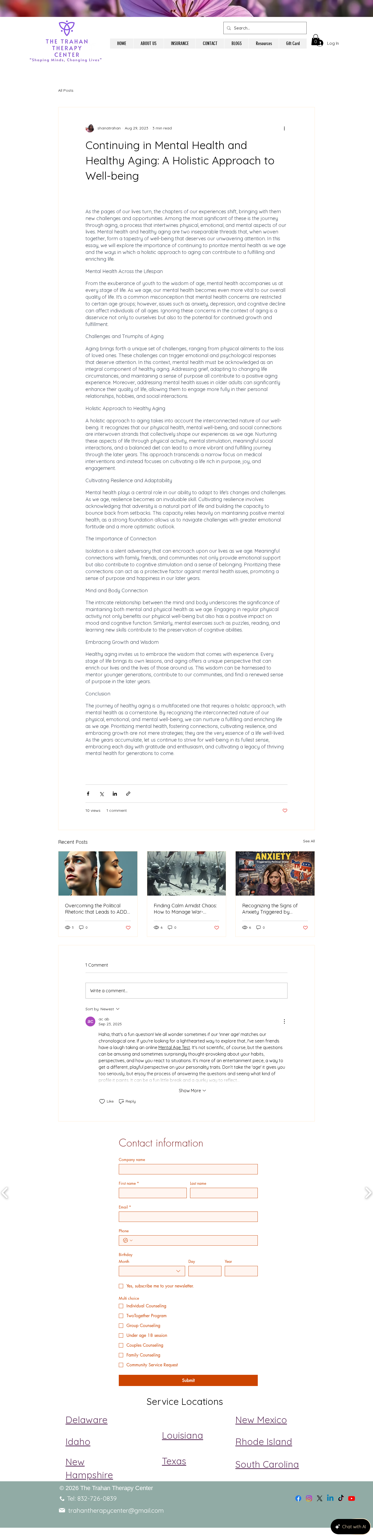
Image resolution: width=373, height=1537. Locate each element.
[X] (320, 1498)
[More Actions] (284, 1021)
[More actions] (284, 128)
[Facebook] (298, 1498)
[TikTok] (341, 1498)
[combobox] (152, 1271)
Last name (198, 1183)
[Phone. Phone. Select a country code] (127, 1240)
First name (129, 1183)
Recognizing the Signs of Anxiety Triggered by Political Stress (270, 908)
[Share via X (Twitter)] (101, 793)
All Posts (65, 90)
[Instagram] (309, 1498)
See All (309, 841)
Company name (132, 1159)
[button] (315, 39)
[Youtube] (352, 1498)
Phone (124, 1230)
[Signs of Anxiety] (275, 873)
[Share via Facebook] (88, 793)
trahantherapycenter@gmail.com (116, 1510)
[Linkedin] (330, 1498)
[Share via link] (128, 793)
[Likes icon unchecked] (102, 1101)
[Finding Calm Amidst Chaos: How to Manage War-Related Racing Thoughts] (186, 873)
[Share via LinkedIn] (114, 793)
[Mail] (62, 1510)
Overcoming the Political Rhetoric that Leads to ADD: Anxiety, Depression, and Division (96, 908)
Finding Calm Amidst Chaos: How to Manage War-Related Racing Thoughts (185, 908)
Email (125, 1207)
